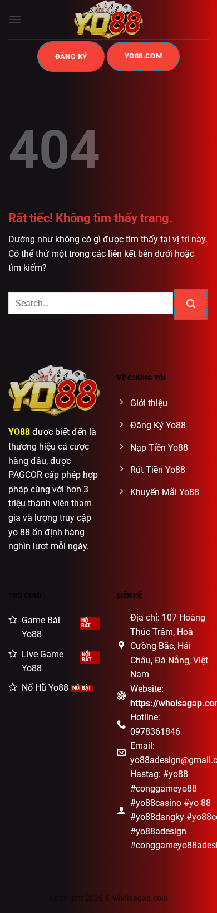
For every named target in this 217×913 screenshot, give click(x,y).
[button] (15, 19)
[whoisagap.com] (108, 19)
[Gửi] (191, 304)
